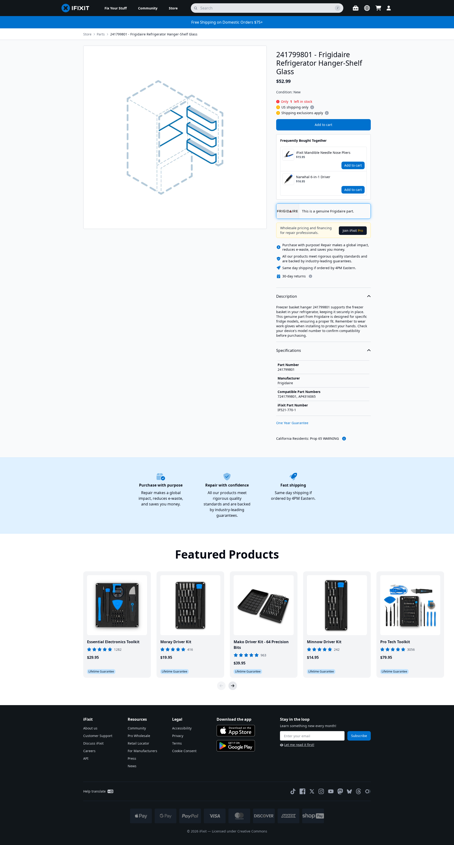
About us (90, 728)
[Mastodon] (340, 791)
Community (137, 728)
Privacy (177, 735)
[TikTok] (293, 791)
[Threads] (358, 791)
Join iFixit (353, 230)
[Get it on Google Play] (236, 745)
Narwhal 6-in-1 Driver (313, 177)
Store (87, 34)
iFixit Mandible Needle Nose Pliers (323, 152)
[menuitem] (115, 8)
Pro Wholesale (139, 735)
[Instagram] (321, 791)
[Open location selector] (367, 8)
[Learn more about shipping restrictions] (312, 107)
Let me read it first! (299, 744)
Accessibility (182, 728)
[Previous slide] (221, 685)
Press (132, 758)
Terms (177, 743)
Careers (89, 751)
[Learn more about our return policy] (310, 276)
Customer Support (97, 735)
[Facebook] (302, 791)
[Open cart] (378, 8)
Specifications (288, 350)
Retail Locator (138, 743)
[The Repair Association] (368, 791)
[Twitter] (312, 791)
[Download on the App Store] (236, 730)
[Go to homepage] (77, 8)
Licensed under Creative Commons (239, 831)
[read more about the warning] (344, 438)
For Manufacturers (142, 751)
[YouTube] (331, 791)
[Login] (389, 8)
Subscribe (359, 735)
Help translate (94, 791)
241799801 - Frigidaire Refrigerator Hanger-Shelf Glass (153, 34)
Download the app (234, 719)
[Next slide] (232, 685)
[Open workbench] (355, 8)
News (132, 766)
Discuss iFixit (93, 743)
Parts (101, 34)
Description (286, 296)
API (85, 758)
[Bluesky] (349, 791)
